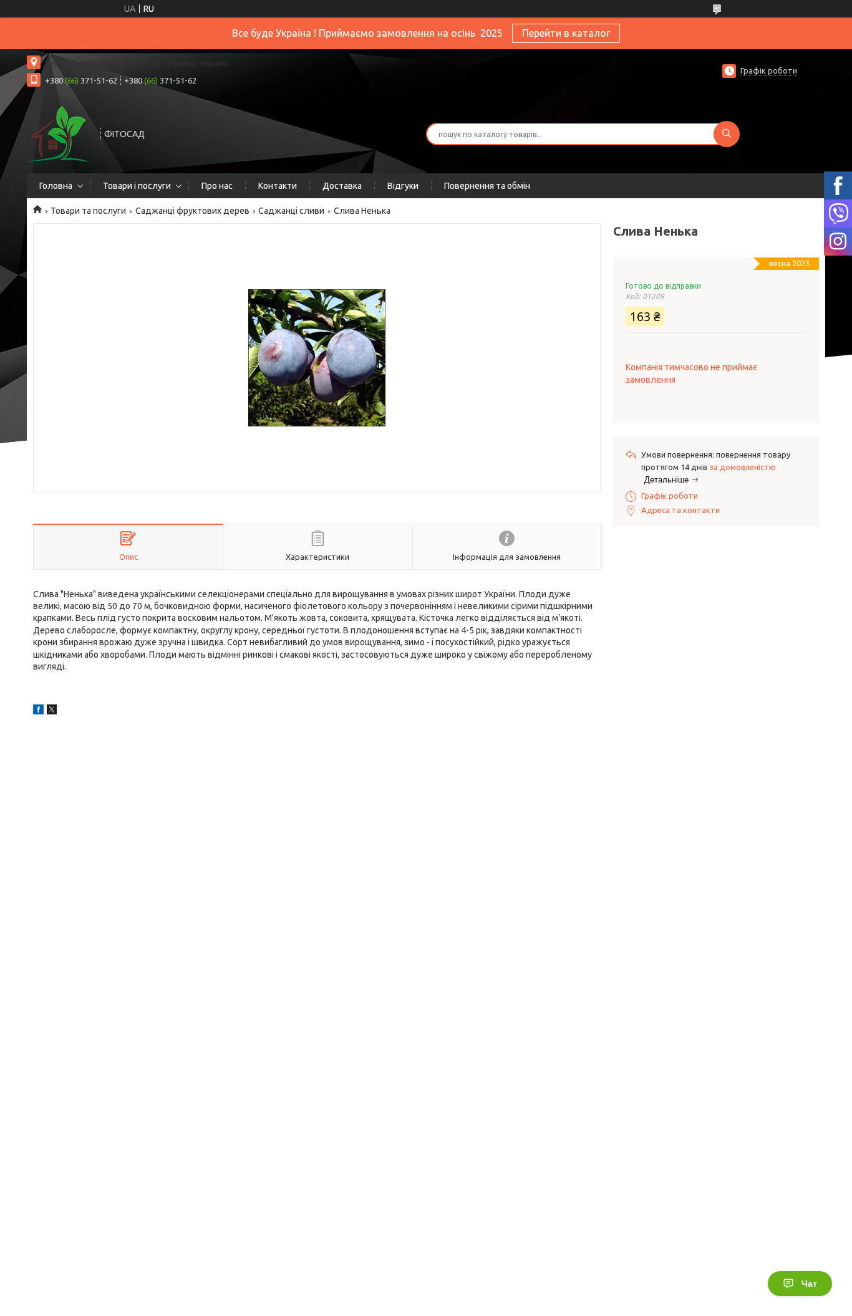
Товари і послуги (137, 185)
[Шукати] (727, 134)
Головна (55, 185)
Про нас (217, 185)
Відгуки (403, 185)
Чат (809, 1284)
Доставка (342, 185)
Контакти (277, 185)
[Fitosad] (58, 133)
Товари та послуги (88, 211)
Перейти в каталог (566, 33)
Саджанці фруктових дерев (192, 211)
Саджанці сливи (291, 211)
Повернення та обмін (487, 185)
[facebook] (38, 711)
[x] (52, 711)
